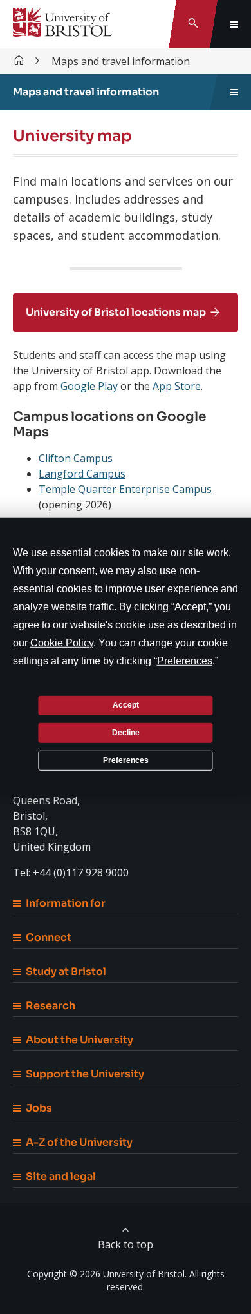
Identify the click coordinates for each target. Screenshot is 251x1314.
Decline (126, 732)
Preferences (126, 759)
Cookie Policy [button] (61, 642)
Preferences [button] (184, 660)
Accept (126, 705)
